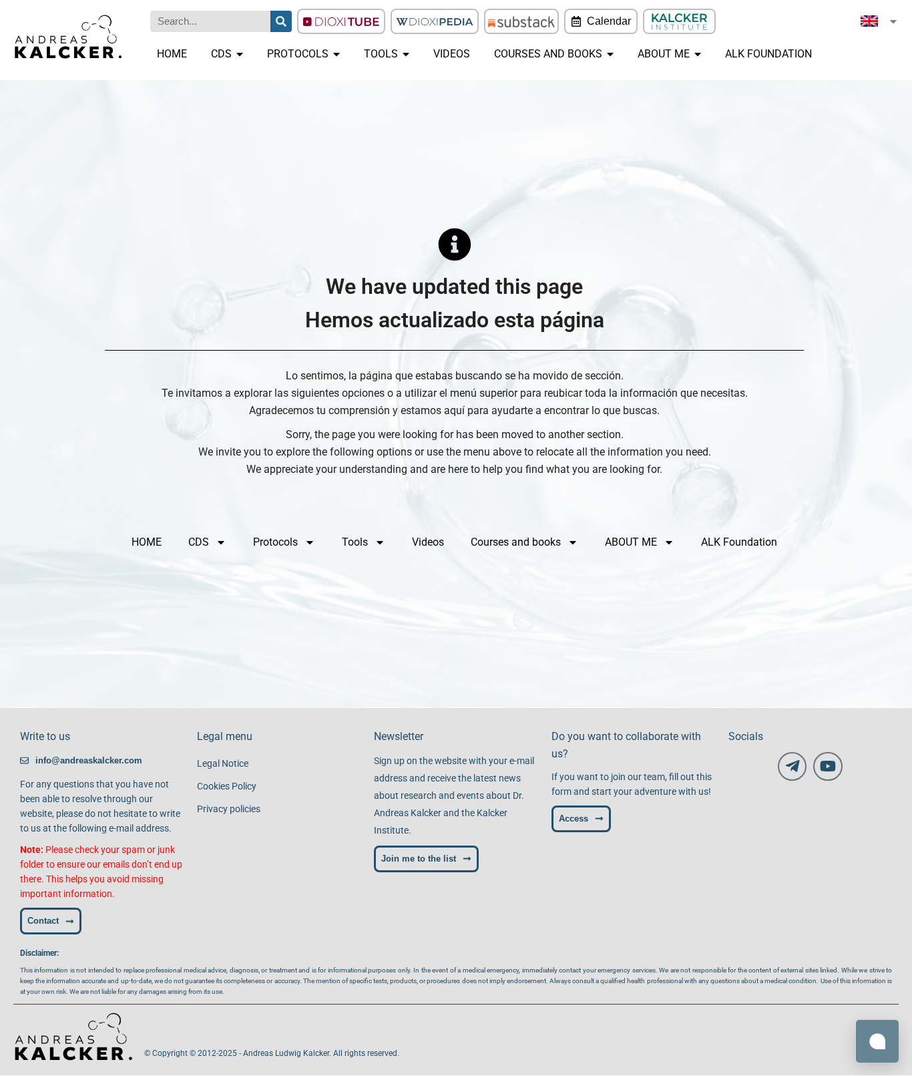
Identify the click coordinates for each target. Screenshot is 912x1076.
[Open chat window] (877, 1041)
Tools (355, 542)
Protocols (275, 542)
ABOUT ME (631, 542)
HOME (147, 542)
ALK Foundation (739, 542)
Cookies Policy (226, 786)
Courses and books (516, 542)
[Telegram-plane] (792, 766)
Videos (428, 542)
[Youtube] (827, 766)
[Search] (281, 21)
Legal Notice (222, 763)
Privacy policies (228, 808)
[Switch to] (880, 21)
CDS (198, 542)
